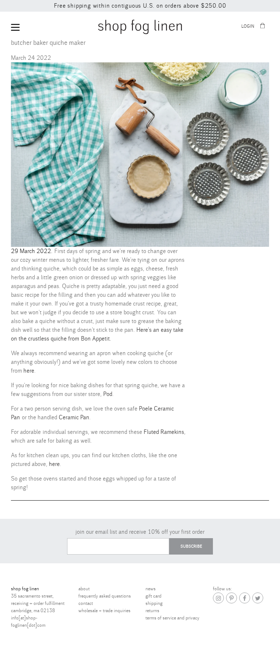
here (28, 370)
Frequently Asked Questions (104, 596)
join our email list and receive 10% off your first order (140, 532)
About (84, 589)
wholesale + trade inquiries (104, 611)
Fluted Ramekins (164, 432)
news (150, 589)
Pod (107, 394)
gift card (153, 596)
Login (247, 26)
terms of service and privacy (172, 618)
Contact (85, 603)
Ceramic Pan (74, 417)
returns (152, 611)
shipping (154, 603)
